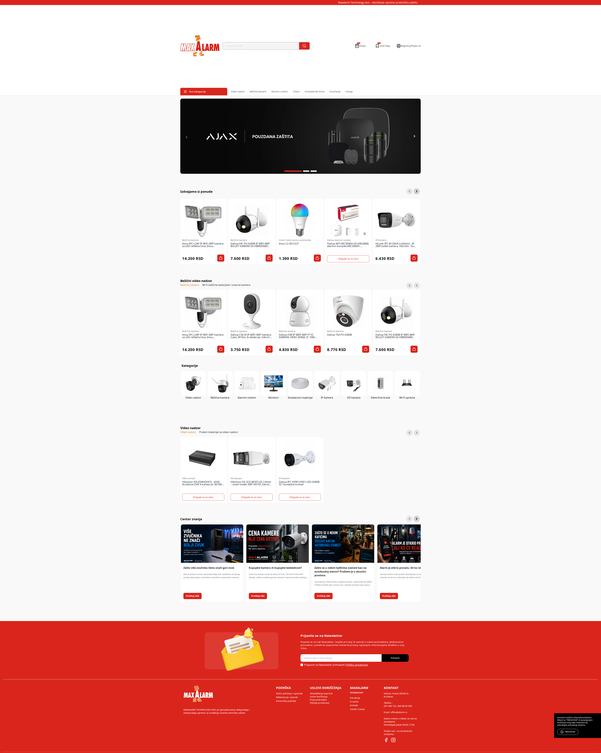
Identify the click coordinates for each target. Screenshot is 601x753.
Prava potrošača (318, 699)
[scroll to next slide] (293, 171)
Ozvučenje (334, 91)
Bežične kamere (258, 91)
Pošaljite (395, 657)
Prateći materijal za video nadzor (218, 432)
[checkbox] (301, 665)
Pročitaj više (192, 595)
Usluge (349, 91)
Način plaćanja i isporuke (289, 693)
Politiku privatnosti (356, 665)
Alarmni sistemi (279, 91)
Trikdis (296, 91)
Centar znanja (357, 709)
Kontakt (354, 705)
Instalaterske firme (314, 91)
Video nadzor (238, 91)
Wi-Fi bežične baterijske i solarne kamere (226, 285)
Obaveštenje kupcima (321, 693)
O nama (354, 701)
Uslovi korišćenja (318, 696)
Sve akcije (355, 697)
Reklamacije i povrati (287, 697)
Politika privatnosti (319, 702)
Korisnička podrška (286, 700)
